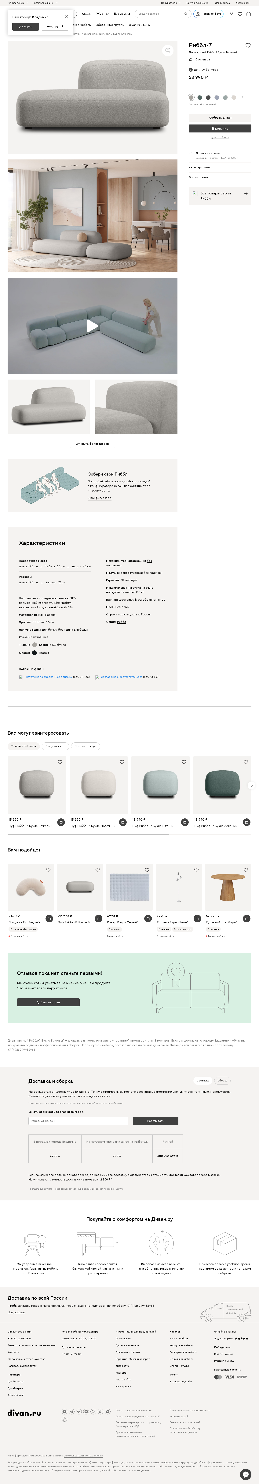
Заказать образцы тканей (202, 104)
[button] (231, 14)
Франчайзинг (16, 1395)
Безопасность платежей (185, 1422)
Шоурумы (122, 13)
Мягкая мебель (179, 1338)
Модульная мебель (181, 1359)
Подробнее (16, 1312)
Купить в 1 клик (220, 137)
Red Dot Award (223, 1354)
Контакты (13, 1352)
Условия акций (179, 1416)
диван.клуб (123, 1366)
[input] (163, 13)
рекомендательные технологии (83, 1455)
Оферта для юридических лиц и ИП (138, 1416)
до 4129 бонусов (206, 69)
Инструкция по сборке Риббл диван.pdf (48, 677)
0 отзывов (202, 59)
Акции (87, 13)
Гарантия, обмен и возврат (133, 1359)
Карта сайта (123, 1379)
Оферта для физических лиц (134, 1410)
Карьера (121, 1372)
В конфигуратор (99, 497)
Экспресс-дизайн (181, 1381)
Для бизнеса (16, 1381)
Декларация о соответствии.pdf (121, 677)
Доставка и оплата (128, 1352)
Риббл (121, 621)
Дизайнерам (15, 1388)
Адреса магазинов (127, 1345)
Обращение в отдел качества (26, 1359)
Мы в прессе (123, 1386)
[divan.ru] (24, 1413)
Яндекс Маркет (223, 1338)
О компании (123, 1338)
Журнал (102, 13)
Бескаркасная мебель (183, 1352)
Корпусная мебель (181, 1345)
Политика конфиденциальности (190, 1410)
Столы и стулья (179, 1366)
